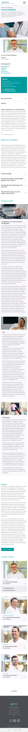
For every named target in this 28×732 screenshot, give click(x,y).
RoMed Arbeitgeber (14, 707)
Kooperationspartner (7, 549)
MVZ (14, 715)
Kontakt (10, 698)
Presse (18, 698)
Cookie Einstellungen (17, 727)
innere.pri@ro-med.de (10, 90)
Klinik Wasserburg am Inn (14, 714)
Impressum (11, 725)
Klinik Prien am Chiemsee (14, 710)
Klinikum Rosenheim (14, 712)
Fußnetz (3, 69)
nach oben (14, 691)
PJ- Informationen (6, 73)
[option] (14, 21)
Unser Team (4, 71)
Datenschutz (16, 725)
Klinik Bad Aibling (14, 709)
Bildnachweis (9, 727)
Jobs (14, 698)
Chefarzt (3, 57)
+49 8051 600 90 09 (9, 89)
